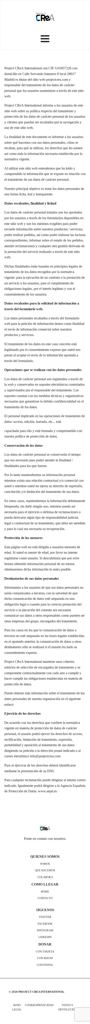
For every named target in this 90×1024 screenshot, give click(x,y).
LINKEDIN (45, 937)
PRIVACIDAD (45, 1005)
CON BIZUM (45, 958)
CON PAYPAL (45, 964)
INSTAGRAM (45, 930)
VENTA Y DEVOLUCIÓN (67, 1007)
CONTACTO (45, 898)
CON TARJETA (45, 951)
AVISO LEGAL (16, 1007)
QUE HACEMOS (45, 870)
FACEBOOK (45, 923)
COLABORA (45, 877)
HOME (45, 891)
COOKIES (31, 1005)
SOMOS (45, 863)
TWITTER (45, 917)
